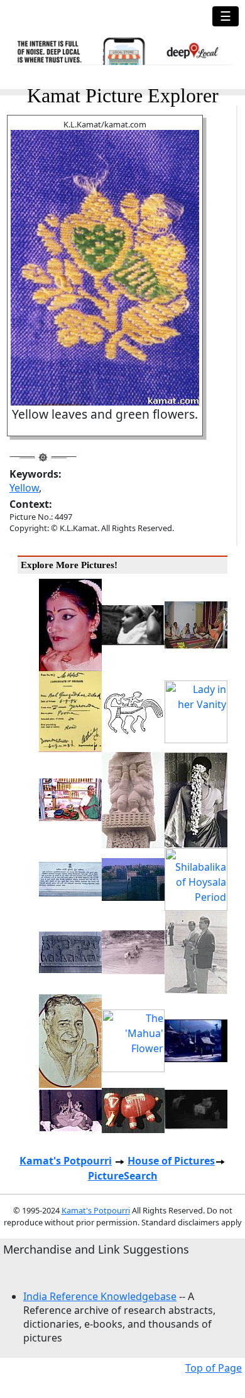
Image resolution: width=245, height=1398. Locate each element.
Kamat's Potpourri (65, 1161)
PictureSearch (123, 1176)
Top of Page (213, 1368)
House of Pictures (171, 1161)
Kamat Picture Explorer (123, 95)
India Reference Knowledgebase (100, 1296)
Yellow (24, 488)
